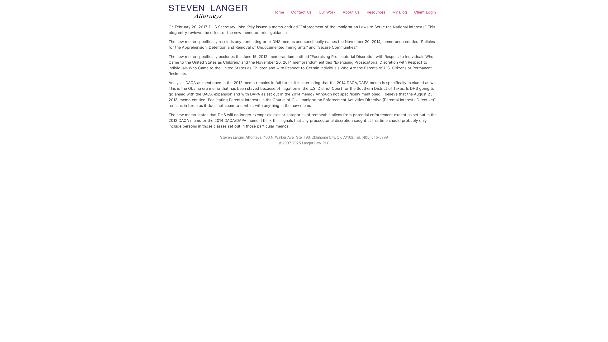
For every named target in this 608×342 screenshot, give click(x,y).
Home (278, 12)
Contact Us (301, 12)
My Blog (399, 12)
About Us (351, 12)
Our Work (327, 12)
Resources (376, 12)
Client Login (425, 12)
